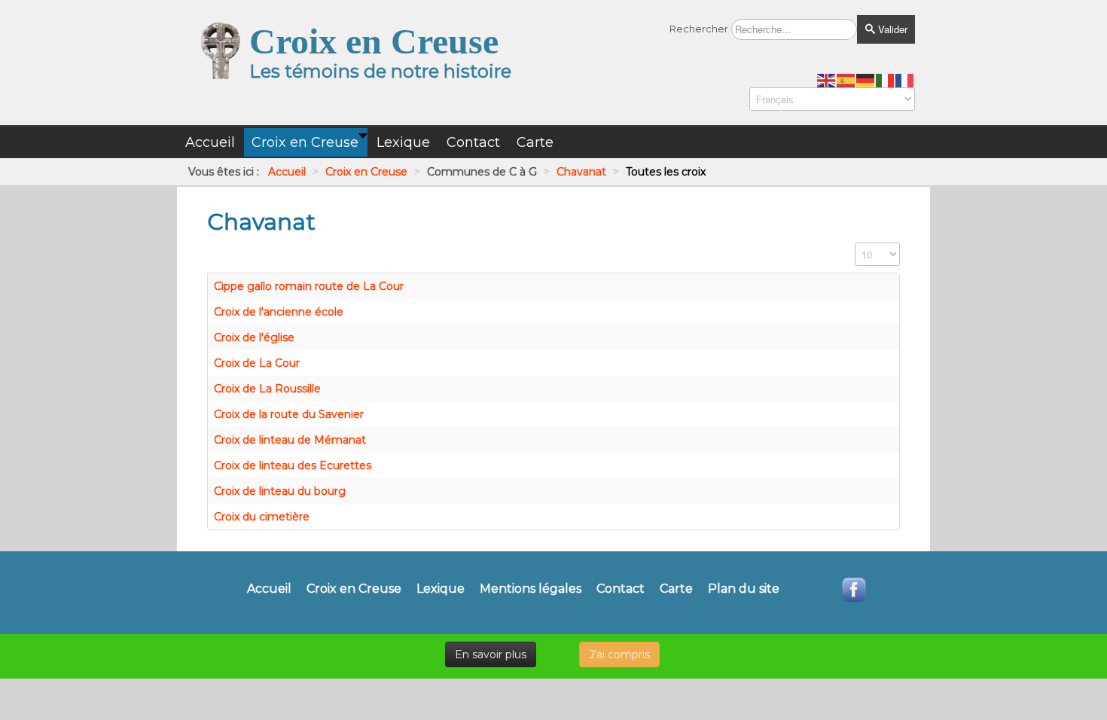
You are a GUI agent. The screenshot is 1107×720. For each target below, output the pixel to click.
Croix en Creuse (353, 589)
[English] (827, 80)
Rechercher (698, 29)
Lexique (440, 589)
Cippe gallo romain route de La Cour (309, 286)
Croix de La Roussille (267, 388)
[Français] (905, 80)
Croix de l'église (254, 337)
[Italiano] (885, 80)
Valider (891, 29)
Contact (620, 589)
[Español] (846, 80)
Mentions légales (530, 589)
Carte (676, 589)
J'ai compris (619, 654)
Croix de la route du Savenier (289, 414)
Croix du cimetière (262, 516)
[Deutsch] (866, 80)
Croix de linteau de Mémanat (290, 440)
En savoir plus (490, 654)
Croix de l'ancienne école (278, 312)
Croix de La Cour (257, 363)
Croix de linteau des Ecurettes (292, 465)
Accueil (269, 589)
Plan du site (743, 589)
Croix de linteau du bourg (280, 491)
